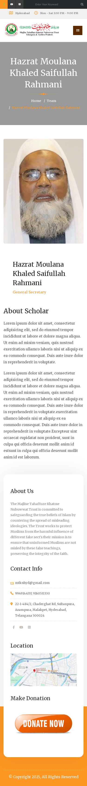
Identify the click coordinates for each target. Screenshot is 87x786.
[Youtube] (21, 627)
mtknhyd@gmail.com (32, 583)
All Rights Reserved (60, 776)
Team (51, 101)
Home (36, 101)
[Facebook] (14, 627)
